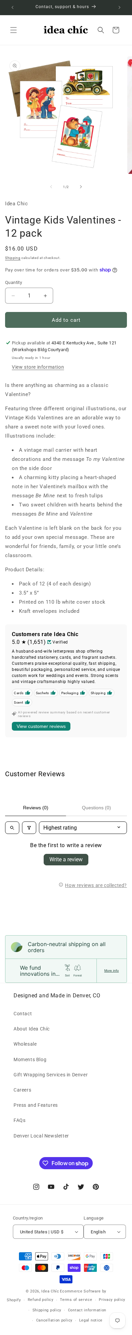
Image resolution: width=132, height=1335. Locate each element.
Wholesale (25, 1044)
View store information (38, 367)
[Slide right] (80, 186)
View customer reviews (41, 726)
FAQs (19, 1120)
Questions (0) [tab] (96, 807)
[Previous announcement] (12, 7)
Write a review (66, 859)
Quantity (13, 282)
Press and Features (36, 1105)
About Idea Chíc (32, 1028)
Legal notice (91, 1320)
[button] (13, 30)
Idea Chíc (50, 1291)
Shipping (13, 258)
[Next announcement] (119, 7)
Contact (23, 1013)
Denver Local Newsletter (41, 1135)
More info (111, 970)
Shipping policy (47, 1310)
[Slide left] (51, 186)
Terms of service (76, 1300)
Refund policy (40, 1300)
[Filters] (29, 827)
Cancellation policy (54, 1320)
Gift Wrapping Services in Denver (51, 1074)
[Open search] (12, 827)
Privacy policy (112, 1300)
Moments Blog (30, 1059)
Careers (22, 1090)
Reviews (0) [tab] (35, 807)
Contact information (87, 1310)
